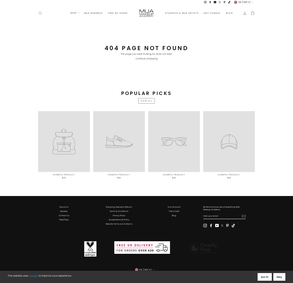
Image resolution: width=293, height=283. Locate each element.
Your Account (174, 207)
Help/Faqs (64, 219)
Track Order (174, 211)
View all (146, 101)
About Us (64, 207)
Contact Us (64, 215)
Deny (279, 277)
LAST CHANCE (212, 13)
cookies (33, 275)
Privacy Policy (119, 215)
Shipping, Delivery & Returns (119, 207)
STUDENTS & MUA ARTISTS (182, 13)
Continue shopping (146, 58)
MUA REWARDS (93, 13)
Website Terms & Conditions (119, 224)
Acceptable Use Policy (119, 219)
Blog (174, 215)
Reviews (64, 211)
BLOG (229, 13)
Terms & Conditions (119, 211)
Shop (73, 13)
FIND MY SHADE (118, 13)
